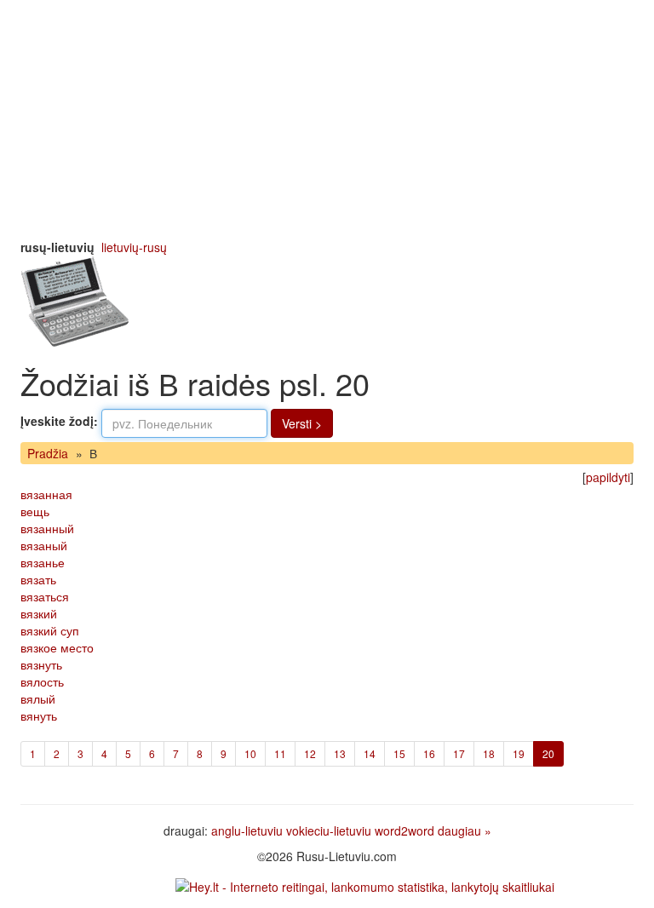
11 (280, 753)
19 (519, 753)
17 (459, 753)
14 (370, 753)
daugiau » (464, 830)
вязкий (38, 613)
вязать (38, 579)
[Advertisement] (327, 119)
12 (310, 753)
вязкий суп (49, 630)
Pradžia (47, 453)
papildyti (608, 477)
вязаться (44, 596)
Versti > (302, 423)
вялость (42, 681)
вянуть (38, 715)
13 (340, 753)
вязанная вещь (46, 503)
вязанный (47, 528)
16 (429, 753)
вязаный (43, 545)
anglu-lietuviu (247, 830)
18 (489, 753)
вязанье (42, 562)
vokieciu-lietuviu (328, 830)
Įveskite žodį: (59, 420)
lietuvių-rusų (134, 247)
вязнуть (41, 664)
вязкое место (57, 647)
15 (399, 753)
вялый (37, 698)
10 (250, 753)
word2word (404, 830)
